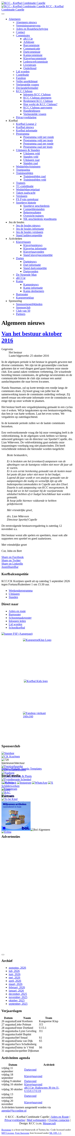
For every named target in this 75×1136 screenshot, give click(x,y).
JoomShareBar (9, 566)
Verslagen (21, 196)
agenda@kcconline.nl (13, 1110)
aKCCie (28, 38)
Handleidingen (31, 110)
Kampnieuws (31, 284)
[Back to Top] (2, 954)
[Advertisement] (16, 896)
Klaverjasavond (33, 1076)
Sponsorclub (23, 307)
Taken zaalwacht (25, 192)
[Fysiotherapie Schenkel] (16, 779)
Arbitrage (28, 42)
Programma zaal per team (37, 146)
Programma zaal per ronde (38, 143)
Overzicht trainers (33, 215)
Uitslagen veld (31, 153)
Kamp (19, 281)
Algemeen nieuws (26, 22)
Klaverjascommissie (34, 58)
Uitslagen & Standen (28, 150)
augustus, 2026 (17, 967)
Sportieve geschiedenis (36, 205)
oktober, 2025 (17, 1000)
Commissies (23, 35)
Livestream (29, 64)
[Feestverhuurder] (12, 766)
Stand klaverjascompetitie (38, 255)
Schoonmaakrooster (20, 617)
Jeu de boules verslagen (29, 232)
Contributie (22, 74)
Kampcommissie (32, 55)
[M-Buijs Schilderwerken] (16, 785)
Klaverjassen (23, 241)
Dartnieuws (30, 261)
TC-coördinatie (24, 186)
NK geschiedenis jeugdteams (40, 218)
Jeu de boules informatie (30, 228)
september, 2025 (18, 1003)
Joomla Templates (31, 768)
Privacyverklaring (26, 117)
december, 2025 (18, 993)
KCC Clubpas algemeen (37, 97)
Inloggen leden (17, 621)
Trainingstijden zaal (34, 176)
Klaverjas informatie (35, 248)
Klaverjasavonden (33, 251)
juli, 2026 (14, 970)
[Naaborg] (7, 772)
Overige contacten (58, 1120)
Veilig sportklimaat (27, 81)
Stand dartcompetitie (35, 268)
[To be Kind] (9, 799)
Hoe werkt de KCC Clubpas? (40, 104)
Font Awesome (22, 1133)
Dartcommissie (31, 51)
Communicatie (31, 48)
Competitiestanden (34, 209)
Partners (20, 314)
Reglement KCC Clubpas (38, 101)
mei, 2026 (14, 977)
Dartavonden (30, 271)
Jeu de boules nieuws (28, 225)
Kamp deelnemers (33, 291)
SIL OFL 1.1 (55, 1133)
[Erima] (6, 831)
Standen (13, 597)
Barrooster (22, 294)
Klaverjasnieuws (32, 245)
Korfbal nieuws (25, 127)
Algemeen (15, 19)
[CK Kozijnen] (10, 756)
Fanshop (21, 78)
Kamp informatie (33, 287)
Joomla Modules (10, 768)
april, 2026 (15, 980)
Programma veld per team (38, 140)
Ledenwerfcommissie (35, 61)
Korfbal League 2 (26, 123)
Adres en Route (60, 1116)
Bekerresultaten (32, 212)
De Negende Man (26, 274)
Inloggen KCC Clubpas (37, 94)
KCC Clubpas (24, 91)
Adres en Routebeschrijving (32, 28)
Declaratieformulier (27, 87)
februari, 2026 (17, 987)
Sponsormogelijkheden (29, 304)
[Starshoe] (7, 753)
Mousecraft (49, 1123)
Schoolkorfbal (17, 627)
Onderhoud (29, 68)
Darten (20, 258)
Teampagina (23, 169)
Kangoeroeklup (25, 297)
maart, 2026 (15, 984)
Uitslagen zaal (31, 160)
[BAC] (6, 792)
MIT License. (8, 1133)
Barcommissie (31, 45)
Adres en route (17, 611)
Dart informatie (32, 264)
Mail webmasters (36, 1120)
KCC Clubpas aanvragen (37, 107)
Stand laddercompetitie (29, 235)
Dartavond (30, 1069)
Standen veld (30, 156)
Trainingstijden (24, 173)
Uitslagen (14, 593)
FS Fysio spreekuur (27, 199)
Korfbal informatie (26, 130)
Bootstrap (6, 1129)
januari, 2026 (16, 990)
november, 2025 (18, 997)
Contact (20, 32)
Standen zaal (30, 163)
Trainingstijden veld (34, 179)
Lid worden (22, 71)
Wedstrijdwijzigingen (28, 166)
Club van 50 (23, 310)
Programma (22, 133)
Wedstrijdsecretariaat (28, 189)
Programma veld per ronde (38, 137)
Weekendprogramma (21, 590)
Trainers (20, 182)
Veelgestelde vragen (27, 84)
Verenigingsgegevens (28, 25)
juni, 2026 (14, 974)
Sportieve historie (26, 202)
